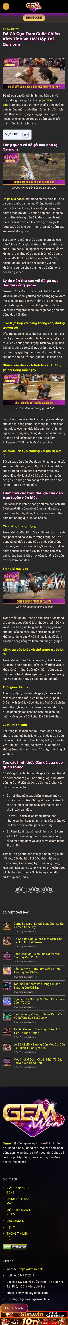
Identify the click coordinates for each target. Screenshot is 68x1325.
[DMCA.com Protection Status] (15, 1246)
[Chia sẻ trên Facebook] (24, 890)
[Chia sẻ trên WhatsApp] (18, 890)
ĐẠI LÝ (11, 1227)
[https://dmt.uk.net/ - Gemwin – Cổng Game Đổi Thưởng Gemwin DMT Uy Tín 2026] (34, 6)
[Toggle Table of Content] (24, 135)
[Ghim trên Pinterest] (44, 890)
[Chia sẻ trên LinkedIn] (50, 890)
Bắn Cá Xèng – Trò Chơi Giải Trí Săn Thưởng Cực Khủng (37, 970)
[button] (6, 6)
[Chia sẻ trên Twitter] (31, 890)
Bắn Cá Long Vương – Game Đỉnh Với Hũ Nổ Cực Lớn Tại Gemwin (38, 1016)
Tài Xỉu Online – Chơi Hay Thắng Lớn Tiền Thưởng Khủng (37, 1031)
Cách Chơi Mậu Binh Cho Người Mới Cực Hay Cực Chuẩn (37, 955)
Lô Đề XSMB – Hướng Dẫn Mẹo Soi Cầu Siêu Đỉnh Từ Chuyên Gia (39, 1046)
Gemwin (8, 1143)
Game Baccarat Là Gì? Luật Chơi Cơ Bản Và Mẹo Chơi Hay (39, 925)
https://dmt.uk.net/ (31, 1269)
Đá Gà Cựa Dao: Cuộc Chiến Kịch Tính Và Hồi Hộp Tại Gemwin (38, 940)
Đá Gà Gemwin (11, 29)
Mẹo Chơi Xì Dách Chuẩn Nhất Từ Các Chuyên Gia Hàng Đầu (38, 1061)
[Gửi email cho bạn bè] (37, 890)
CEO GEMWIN (15, 1220)
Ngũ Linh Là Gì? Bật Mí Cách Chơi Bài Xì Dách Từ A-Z (39, 1001)
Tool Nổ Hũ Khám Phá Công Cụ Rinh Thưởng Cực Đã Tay (37, 985)
